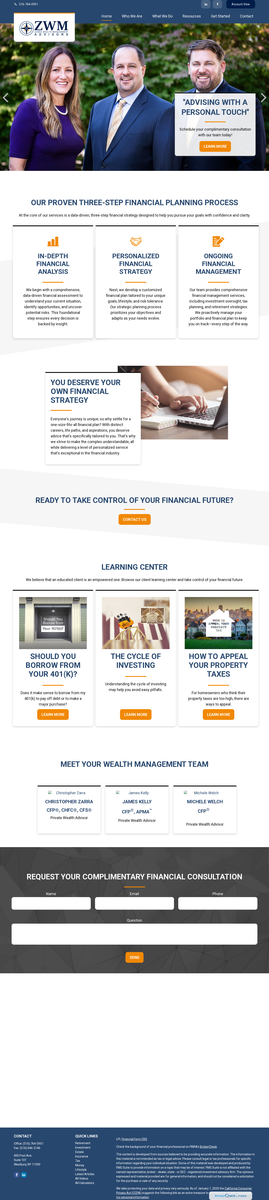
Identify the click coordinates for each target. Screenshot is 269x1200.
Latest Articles (84, 1174)
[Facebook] (217, 4)
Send (134, 957)
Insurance (81, 1156)
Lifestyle (81, 1169)
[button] (107, 16)
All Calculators (84, 1183)
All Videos (81, 1178)
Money (79, 1165)
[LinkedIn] (206, 4)
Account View (241, 4)
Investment (82, 1147)
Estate (79, 1152)
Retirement (82, 1143)
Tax (77, 1160)
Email (134, 894)
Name (51, 894)
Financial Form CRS (134, 1139)
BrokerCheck (208, 1146)
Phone (217, 894)
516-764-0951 (28, 4)
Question (134, 920)
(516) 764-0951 (33, 1143)
